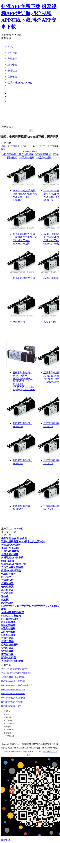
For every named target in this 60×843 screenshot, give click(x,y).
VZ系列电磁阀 (43, 154)
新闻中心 (12, 64)
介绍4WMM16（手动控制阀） (13, 677)
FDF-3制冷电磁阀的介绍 (11, 706)
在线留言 (12, 76)
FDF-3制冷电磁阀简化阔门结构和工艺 (16, 685)
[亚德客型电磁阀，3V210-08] (21, 455)
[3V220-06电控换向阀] (21, 273)
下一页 (19, 528)
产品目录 (14, 146)
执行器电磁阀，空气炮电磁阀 (18, 154)
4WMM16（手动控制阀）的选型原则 (16, 673)
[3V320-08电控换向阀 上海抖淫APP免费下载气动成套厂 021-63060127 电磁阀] (21, 229)
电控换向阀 (19, 321)
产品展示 (12, 58)
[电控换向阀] (21, 317)
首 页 (10, 46)
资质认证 (12, 70)
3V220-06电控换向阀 (24, 278)
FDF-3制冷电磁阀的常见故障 (13, 681)
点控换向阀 (49, 321)
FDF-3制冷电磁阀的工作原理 (13, 698)
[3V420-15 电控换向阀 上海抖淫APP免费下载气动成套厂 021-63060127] (21, 185)
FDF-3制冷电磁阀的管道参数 (13, 694)
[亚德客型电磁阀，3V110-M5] (21, 501)
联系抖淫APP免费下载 (19, 82)
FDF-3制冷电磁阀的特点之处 (13, 689)
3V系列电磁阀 (44, 157)
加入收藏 (17, 35)
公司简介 (12, 52)
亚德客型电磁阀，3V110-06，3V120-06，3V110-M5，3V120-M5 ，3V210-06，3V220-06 (24, 381)
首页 (3, 146)
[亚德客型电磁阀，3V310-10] (21, 418)
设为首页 (6, 35)
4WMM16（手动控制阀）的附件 (14, 669)
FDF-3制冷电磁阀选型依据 (12, 702)
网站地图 (6, 840)
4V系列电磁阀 (26, 157)
